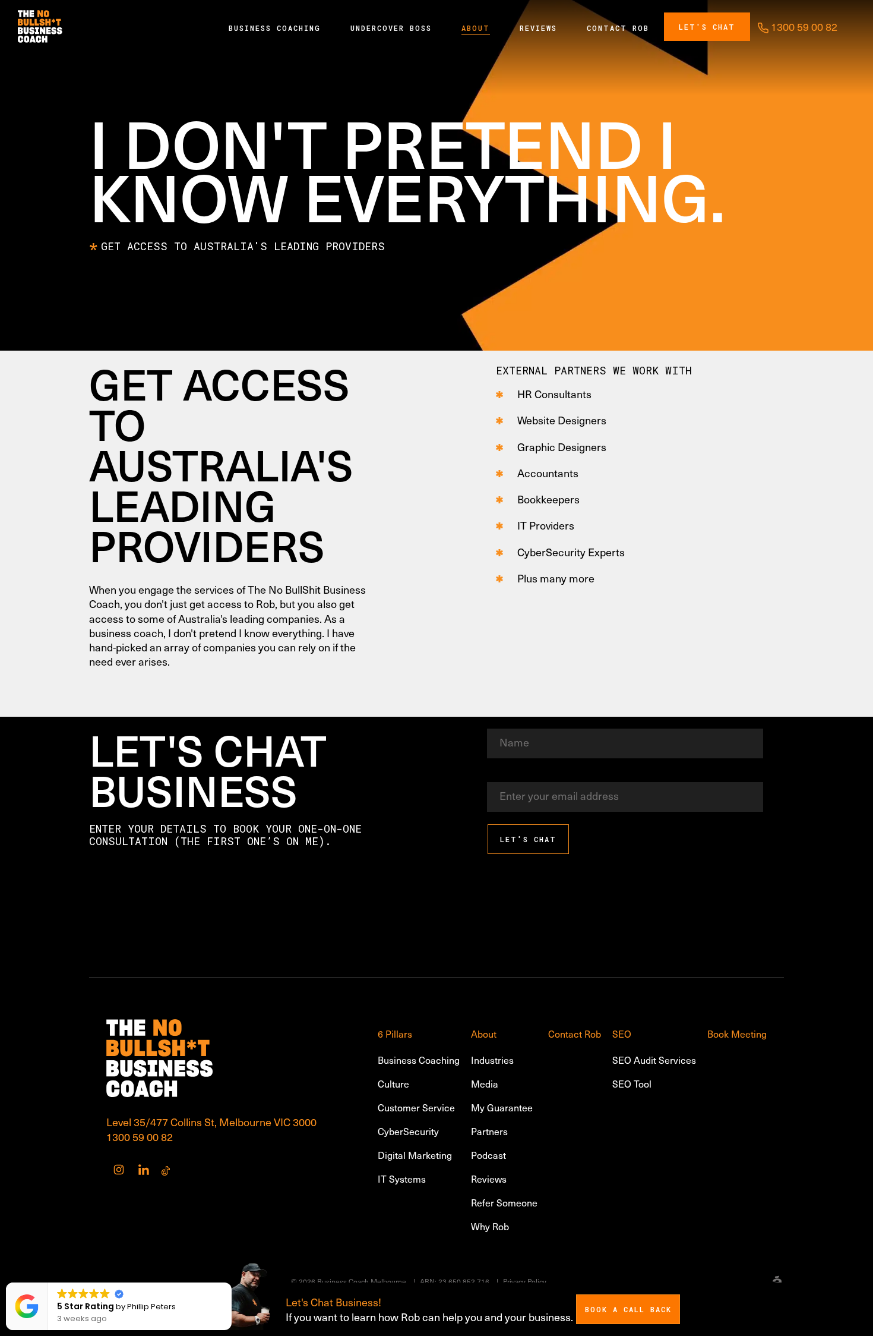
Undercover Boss (391, 28)
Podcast (488, 1155)
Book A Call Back (628, 1309)
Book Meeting (737, 1033)
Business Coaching (275, 28)
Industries (492, 1060)
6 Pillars (395, 1033)
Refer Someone (504, 1202)
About (475, 28)
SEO (621, 1033)
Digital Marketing (415, 1155)
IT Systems (402, 1178)
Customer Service (416, 1107)
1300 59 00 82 (139, 1137)
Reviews (538, 28)
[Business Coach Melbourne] (40, 27)
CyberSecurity (408, 1131)
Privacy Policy (524, 1281)
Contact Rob (618, 28)
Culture (393, 1083)
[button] (231, 1283)
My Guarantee (502, 1107)
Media (484, 1083)
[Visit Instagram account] (118, 1169)
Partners (489, 1131)
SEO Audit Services (654, 1060)
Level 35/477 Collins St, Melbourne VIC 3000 (211, 1122)
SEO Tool (631, 1083)
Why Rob (490, 1226)
